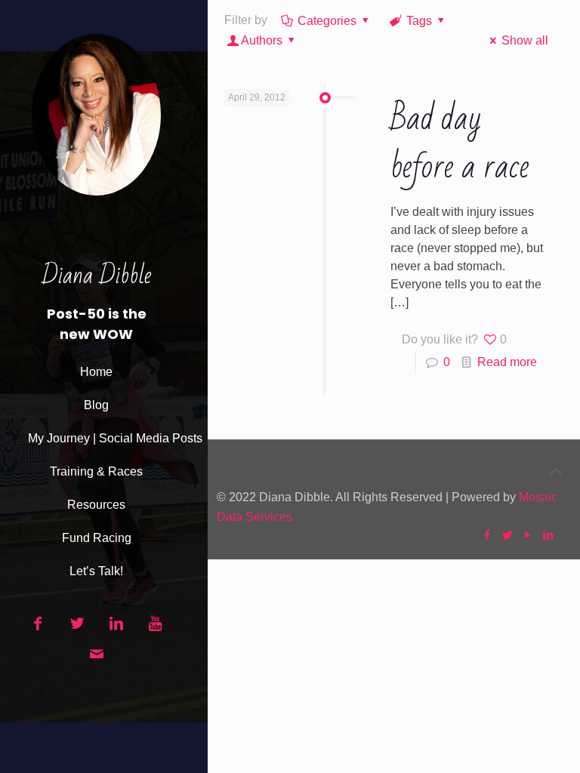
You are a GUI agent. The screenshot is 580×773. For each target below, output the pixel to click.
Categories (327, 20)
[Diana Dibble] (96, 129)
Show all (524, 40)
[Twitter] (507, 534)
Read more (507, 362)
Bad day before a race (459, 143)
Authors (261, 40)
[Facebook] (487, 534)
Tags (419, 20)
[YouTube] (527, 534)
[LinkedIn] (548, 534)
